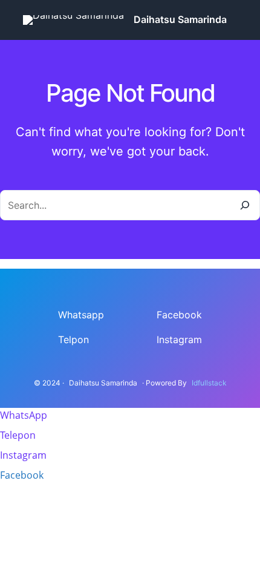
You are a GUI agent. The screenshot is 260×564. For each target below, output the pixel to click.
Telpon (73, 339)
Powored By (166, 382)
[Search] (245, 205)
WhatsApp (23, 415)
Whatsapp (81, 315)
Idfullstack (209, 382)
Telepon (18, 435)
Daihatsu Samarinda (180, 19)
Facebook (179, 315)
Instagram (179, 339)
